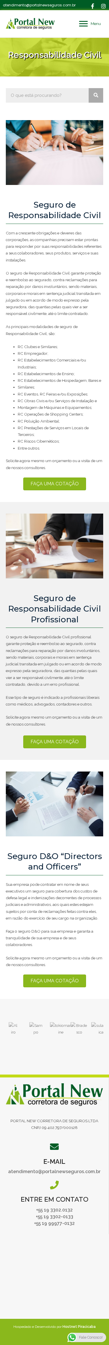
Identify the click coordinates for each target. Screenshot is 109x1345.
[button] (92, 6)
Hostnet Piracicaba (79, 1327)
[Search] (96, 95)
